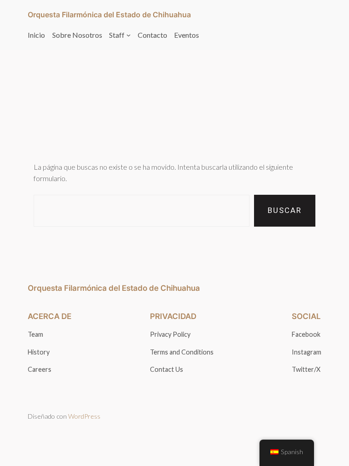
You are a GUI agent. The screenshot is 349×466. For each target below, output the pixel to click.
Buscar (285, 210)
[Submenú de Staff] (128, 35)
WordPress (84, 416)
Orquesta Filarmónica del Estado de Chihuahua (109, 14)
